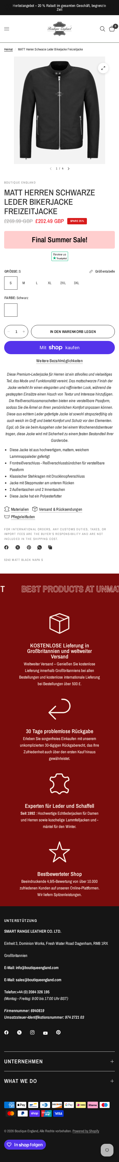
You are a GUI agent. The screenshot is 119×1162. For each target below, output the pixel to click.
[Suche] (102, 28)
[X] (18, 547)
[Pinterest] (30, 547)
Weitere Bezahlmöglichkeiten (59, 360)
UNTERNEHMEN (23, 1061)
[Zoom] (103, 68)
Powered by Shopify (86, 1131)
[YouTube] (49, 1033)
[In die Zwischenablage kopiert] (51, 547)
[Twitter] (23, 1032)
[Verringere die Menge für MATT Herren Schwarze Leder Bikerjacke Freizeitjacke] (8, 331)
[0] (111, 28)
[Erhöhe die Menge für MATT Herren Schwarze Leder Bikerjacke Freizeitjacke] (24, 331)
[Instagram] (36, 1032)
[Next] (68, 168)
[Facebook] (7, 547)
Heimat (8, 49)
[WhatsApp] (40, 547)
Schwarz (10, 310)
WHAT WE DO (20, 1081)
